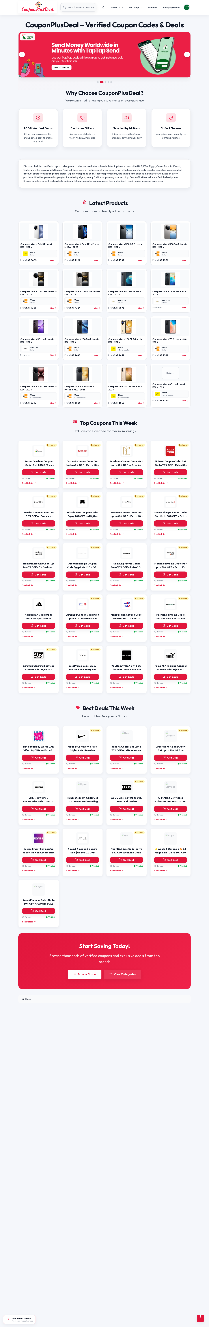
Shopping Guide (171, 7)
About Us (152, 7)
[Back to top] (200, 1318)
